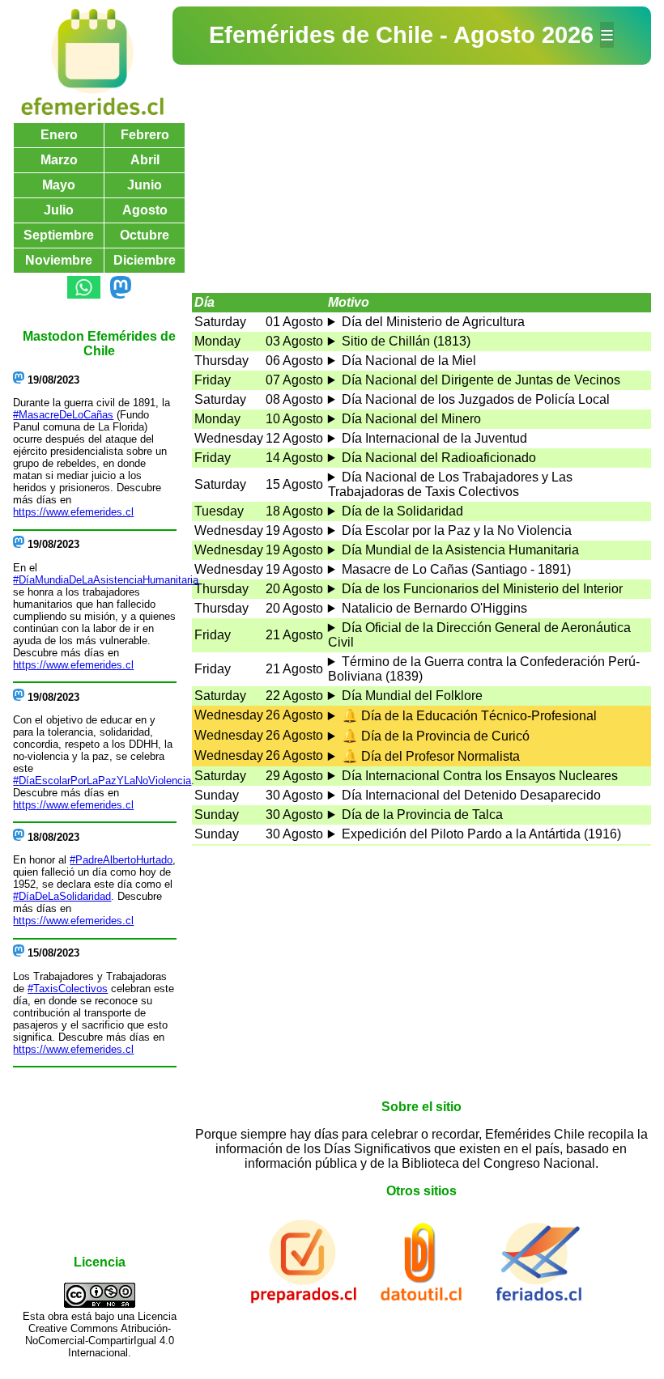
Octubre (144, 235)
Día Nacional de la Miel (409, 360)
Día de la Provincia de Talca (422, 814)
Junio (144, 185)
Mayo (58, 185)
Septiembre (58, 235)
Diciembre (144, 260)
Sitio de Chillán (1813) (406, 341)
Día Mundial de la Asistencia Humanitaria (460, 550)
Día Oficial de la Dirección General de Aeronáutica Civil (479, 635)
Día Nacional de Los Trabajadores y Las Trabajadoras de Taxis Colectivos (450, 484)
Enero (59, 135)
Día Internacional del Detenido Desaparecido (471, 795)
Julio (59, 210)
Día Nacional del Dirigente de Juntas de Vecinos (481, 380)
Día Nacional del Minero (411, 419)
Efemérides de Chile (324, 35)
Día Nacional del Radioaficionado (439, 458)
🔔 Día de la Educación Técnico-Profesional (469, 716)
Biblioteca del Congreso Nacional (498, 1163)
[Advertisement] (421, 179)
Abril (145, 160)
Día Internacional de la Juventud (434, 438)
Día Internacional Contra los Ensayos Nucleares (480, 776)
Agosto (145, 210)
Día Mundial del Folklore (412, 695)
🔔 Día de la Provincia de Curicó (436, 736)
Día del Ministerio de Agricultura (433, 322)
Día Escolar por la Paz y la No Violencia (457, 530)
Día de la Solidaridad (402, 511)
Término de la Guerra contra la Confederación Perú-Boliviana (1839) (484, 669)
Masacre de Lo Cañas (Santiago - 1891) (456, 569)
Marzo (59, 160)
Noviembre (58, 260)
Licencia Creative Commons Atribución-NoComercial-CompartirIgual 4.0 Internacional (101, 1334)
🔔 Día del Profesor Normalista (431, 756)
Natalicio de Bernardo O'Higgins (434, 608)
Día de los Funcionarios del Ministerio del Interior (482, 589)
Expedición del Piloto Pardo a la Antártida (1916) (481, 834)
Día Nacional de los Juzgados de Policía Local (476, 399)
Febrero (145, 135)
